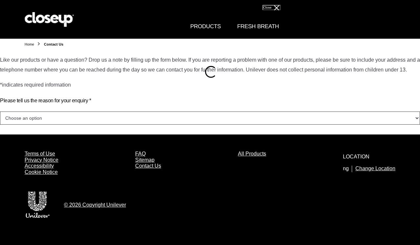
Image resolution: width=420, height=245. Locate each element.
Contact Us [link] (53, 44)
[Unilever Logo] (38, 216)
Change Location (375, 168)
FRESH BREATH (258, 26)
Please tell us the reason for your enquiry (45, 100)
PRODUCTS (205, 26)
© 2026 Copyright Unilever (95, 205)
